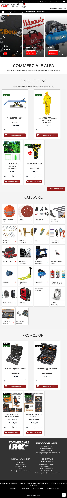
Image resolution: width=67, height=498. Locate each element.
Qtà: (5, 130)
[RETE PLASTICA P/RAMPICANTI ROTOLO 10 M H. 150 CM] (12, 151)
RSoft (39, 495)
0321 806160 (48, 451)
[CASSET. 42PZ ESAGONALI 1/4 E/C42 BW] (14, 354)
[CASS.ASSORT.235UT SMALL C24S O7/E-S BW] (12, 402)
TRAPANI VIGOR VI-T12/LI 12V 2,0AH (34, 164)
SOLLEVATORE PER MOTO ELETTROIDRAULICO (14, 118)
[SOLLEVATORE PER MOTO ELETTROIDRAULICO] (14, 103)
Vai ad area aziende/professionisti (52, 2)
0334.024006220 (12, 419)
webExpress (33, 495)
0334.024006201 (34, 419)
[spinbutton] (19, 130)
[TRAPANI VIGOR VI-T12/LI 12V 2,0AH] (34, 151)
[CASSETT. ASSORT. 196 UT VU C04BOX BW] (34, 402)
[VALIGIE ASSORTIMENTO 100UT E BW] (47, 354)
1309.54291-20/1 (47, 122)
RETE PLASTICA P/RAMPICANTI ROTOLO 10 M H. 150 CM (12, 165)
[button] (4, 36)
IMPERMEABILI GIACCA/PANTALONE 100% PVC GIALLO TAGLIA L (47, 119)
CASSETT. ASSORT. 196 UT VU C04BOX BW (34, 415)
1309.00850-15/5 (12, 168)
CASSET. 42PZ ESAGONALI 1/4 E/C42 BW (15, 369)
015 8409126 (22, 467)
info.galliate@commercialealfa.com (49, 453)
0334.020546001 (47, 373)
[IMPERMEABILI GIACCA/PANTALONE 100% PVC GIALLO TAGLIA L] (47, 103)
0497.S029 (15, 122)
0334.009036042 (15, 373)
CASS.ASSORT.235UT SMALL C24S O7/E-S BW (12, 415)
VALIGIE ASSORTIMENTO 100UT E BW (47, 369)
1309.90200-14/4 (34, 168)
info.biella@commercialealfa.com (20, 471)
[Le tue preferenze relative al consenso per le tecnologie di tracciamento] (64, 495)
